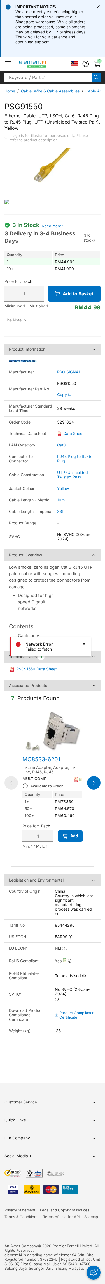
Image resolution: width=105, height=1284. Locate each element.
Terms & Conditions (21, 1216)
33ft (61, 511)
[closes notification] (98, 6)
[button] (7, 64)
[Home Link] (43, 64)
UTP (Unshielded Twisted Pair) (72, 474)
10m (61, 500)
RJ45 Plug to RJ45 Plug (74, 458)
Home (9, 91)
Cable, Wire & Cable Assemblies (50, 91)
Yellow (63, 488)
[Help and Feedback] (94, 1273)
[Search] (96, 77)
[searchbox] (48, 77)
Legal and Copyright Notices (64, 1210)
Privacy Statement (19, 1210)
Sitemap (91, 1216)
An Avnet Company (21, 1246)
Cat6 (61, 445)
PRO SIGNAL (69, 372)
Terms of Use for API (61, 1216)
